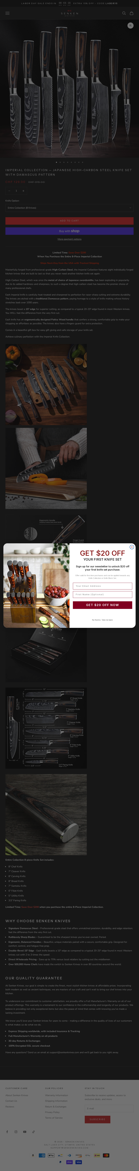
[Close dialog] (132, 547)
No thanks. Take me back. (102, 620)
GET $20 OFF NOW (102, 605)
